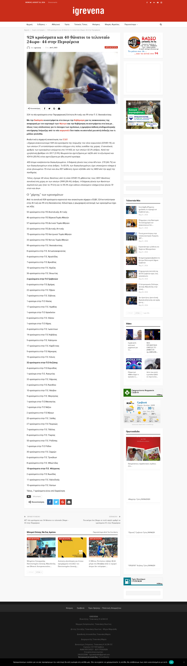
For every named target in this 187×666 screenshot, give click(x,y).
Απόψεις (96, 24)
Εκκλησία (38, 120)
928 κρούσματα (37, 496)
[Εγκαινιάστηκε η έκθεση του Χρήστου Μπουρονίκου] (131, 250)
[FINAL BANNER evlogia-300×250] (143, 115)
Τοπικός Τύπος (80, 24)
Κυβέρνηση (79, 120)
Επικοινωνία (52, 2)
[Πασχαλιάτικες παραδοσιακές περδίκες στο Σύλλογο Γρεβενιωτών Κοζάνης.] (143, 449)
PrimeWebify (104, 657)
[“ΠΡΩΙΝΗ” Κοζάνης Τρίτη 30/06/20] (143, 551)
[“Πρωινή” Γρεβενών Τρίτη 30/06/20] (143, 517)
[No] (184, 662)
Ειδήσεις (41, 24)
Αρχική (29, 24)
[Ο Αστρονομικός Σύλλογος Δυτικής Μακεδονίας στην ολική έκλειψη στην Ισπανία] (131, 287)
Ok (171, 662)
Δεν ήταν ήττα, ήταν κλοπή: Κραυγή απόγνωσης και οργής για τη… (149, 300)
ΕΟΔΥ (65, 139)
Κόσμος (69, 608)
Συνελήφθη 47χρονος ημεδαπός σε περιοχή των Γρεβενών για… (148, 209)
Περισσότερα (130, 24)
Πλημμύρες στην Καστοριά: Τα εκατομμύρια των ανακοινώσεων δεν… (149, 222)
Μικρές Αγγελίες (112, 24)
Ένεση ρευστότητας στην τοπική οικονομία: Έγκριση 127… (148, 235)
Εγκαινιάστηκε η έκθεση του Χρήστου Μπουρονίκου (149, 248)
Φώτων (63, 123)
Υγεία (67, 24)
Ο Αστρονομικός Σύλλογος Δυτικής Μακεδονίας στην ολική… (148, 286)
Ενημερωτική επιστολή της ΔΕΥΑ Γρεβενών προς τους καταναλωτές (148, 273)
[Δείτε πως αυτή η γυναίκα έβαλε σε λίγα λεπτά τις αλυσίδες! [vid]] (152, 363)
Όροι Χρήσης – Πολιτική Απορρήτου (104, 608)
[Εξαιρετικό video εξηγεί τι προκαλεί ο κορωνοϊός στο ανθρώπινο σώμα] (134, 363)
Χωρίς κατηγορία (111, 47)
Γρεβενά (80, 608)
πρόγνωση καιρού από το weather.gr (142, 424)
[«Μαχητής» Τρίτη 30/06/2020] (143, 484)
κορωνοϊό (65, 130)
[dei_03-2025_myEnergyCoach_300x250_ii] (143, 78)
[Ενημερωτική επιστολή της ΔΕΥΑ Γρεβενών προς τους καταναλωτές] (131, 274)
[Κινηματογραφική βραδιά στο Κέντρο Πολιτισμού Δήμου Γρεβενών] (131, 261)
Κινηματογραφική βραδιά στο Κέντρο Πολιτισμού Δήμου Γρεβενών (149, 260)
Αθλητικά (56, 24)
